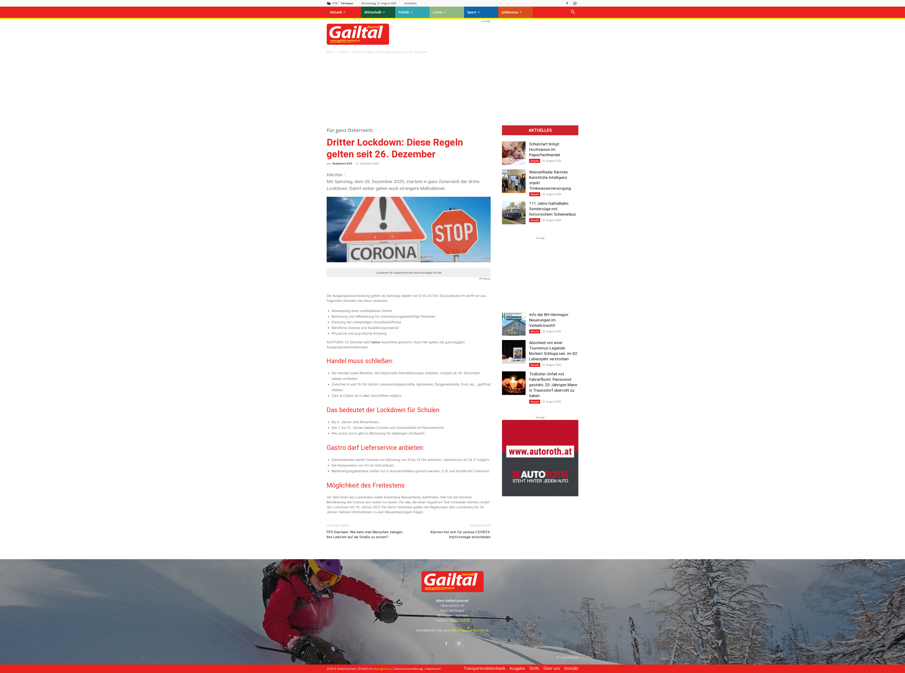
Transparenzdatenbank (484, 668)
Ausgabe (517, 668)
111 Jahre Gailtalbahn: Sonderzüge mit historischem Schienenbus (552, 209)
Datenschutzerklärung (408, 669)
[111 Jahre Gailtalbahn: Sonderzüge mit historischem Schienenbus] (514, 212)
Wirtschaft (372, 12)
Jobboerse (510, 12)
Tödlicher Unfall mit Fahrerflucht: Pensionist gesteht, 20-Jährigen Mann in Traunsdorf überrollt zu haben (553, 385)
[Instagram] (574, 3)
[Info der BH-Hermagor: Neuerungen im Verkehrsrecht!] (514, 324)
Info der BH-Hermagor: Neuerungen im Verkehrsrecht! (549, 320)
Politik (404, 12)
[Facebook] (567, 3)
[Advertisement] (486, 34)
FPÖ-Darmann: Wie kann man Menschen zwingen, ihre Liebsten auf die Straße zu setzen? (365, 534)
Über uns (551, 668)
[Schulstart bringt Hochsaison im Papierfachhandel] (514, 153)
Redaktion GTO (342, 163)
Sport (471, 12)
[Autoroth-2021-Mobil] (540, 495)
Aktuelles (540, 130)
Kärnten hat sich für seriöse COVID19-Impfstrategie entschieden (461, 534)
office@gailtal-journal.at (470, 630)
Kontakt (571, 668)
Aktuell (336, 12)
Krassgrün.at (382, 669)
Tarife (534, 668)
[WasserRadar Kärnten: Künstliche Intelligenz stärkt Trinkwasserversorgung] (514, 181)
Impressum (433, 669)
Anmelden (410, 3)
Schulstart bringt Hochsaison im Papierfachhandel (544, 149)
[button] (572, 12)
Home (331, 52)
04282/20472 (459, 620)
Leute (437, 12)
